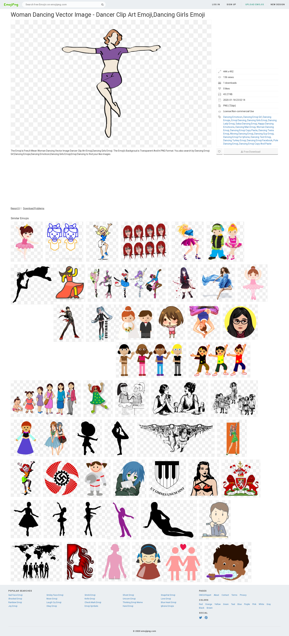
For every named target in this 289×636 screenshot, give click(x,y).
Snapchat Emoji (168, 595)
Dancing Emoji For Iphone (236, 137)
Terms (234, 595)
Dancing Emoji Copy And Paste (255, 143)
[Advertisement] (111, 180)
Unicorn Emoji (129, 599)
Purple (247, 604)
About (216, 595)
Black (201, 608)
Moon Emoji (51, 599)
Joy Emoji (12, 606)
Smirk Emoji (90, 595)
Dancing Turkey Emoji (234, 140)
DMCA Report (205, 595)
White (261, 604)
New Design (278, 4)
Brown (210, 608)
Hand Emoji (128, 606)
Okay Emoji (51, 606)
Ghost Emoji (128, 595)
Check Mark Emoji (93, 602)
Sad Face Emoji (15, 595)
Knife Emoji (90, 599)
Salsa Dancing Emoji (246, 123)
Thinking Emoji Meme (133, 602)
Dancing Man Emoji (245, 127)
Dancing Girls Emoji (257, 120)
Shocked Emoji (15, 599)
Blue (239, 604)
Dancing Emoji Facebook (259, 140)
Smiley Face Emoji (54, 595)
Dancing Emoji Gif (252, 117)
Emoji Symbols (91, 606)
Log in (216, 4)
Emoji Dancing (238, 120)
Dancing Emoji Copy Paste (244, 130)
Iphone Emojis (167, 606)
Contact (225, 595)
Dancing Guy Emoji (264, 133)
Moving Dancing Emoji (241, 133)
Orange (208, 604)
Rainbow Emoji (15, 602)
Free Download (252, 151)
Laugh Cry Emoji (53, 602)
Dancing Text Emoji (261, 137)
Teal (233, 604)
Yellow (218, 604)
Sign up (231, 4)
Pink (254, 604)
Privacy (243, 595)
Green (226, 604)
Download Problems (33, 208)
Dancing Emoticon (232, 117)
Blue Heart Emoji (168, 602)
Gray (269, 604)
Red (201, 604)
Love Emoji (166, 599)
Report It (15, 208)
